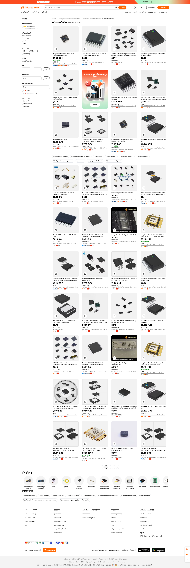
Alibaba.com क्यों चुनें (30, 514)
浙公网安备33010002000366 (127, 565)
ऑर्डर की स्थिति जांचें (145, 521)
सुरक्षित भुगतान (57, 514)
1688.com (75, 559)
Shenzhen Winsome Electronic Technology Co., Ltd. (124, 241)
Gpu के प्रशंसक (44, 495)
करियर (26, 525)
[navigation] (36, 243)
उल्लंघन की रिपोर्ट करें (116, 532)
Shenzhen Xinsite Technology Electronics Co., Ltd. (124, 287)
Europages (123, 559)
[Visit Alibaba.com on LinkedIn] (145, 536)
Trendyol (116, 559)
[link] (187, 549)
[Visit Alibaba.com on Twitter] (149, 536)
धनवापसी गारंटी (57, 517)
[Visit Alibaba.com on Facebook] (141, 536)
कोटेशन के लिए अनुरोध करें (89, 517)
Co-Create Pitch (30, 517)
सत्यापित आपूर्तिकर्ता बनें (146, 525)
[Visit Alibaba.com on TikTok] (161, 536)
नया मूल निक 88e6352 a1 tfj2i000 (81, 156)
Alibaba (54, 18)
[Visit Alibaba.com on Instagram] (153, 536)
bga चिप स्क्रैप (111, 156)
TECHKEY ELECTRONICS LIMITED (92, 201)
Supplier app (103, 550)
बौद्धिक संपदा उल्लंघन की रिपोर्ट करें (119, 529)
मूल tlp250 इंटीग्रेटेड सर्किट (96, 161)
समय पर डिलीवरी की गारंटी (60, 521)
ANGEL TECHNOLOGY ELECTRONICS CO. (66, 146)
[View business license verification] (113, 565)
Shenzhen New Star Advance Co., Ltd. (152, 245)
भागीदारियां (142, 529)
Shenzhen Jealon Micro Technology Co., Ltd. (124, 149)
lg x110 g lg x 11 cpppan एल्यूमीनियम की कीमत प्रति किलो (75, 500)
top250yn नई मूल (74, 495)
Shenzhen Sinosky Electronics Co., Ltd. (65, 64)
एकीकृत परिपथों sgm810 (126, 156)
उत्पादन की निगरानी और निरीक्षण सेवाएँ (63, 529)
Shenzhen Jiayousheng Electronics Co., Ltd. (66, 287)
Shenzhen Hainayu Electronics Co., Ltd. (153, 201)
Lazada (95, 559)
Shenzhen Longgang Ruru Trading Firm (153, 148)
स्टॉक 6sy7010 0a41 (59, 495)
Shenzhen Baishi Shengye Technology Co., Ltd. (124, 106)
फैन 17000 (81, 161)
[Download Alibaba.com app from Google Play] (158, 550)
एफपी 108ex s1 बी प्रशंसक (61, 156)
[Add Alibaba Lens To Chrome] (49, 550)
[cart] (141, 8)
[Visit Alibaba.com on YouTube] (157, 536)
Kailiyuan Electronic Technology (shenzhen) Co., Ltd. (95, 287)
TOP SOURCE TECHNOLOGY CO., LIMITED (153, 106)
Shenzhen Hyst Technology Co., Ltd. (93, 62)
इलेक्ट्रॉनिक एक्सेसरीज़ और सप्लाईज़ (92, 18)
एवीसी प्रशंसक (99, 156)
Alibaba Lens (33, 550)
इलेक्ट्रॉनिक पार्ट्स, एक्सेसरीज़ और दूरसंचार (69, 18)
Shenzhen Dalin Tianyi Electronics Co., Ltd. (66, 243)
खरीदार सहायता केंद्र (116, 514)
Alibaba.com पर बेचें (145, 514)
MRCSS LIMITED (116, 62)
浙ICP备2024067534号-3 (145, 565)
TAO (110, 559)
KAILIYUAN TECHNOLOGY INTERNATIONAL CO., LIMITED (95, 148)
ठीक (46, 69)
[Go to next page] (117, 467)
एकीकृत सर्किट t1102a (30, 495)
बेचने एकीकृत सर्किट (145, 495)
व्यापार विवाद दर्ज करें (116, 521)
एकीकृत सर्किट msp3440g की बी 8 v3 (64, 161)
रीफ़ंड (112, 525)
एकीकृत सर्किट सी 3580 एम (129, 495)
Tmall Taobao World (85, 559)
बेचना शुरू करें (143, 517)
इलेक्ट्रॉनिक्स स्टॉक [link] (109, 18)
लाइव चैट (113, 517)
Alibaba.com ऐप (114, 550)
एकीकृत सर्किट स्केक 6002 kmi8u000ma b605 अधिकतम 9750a (41, 500)
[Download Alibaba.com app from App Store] (144, 550)
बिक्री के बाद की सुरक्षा (59, 525)
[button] (116, 7)
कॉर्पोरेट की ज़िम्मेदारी (30, 521)
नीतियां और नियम (58, 532)
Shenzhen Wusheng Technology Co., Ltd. (153, 62)
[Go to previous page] (102, 467)
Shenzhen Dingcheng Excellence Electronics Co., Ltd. (95, 243)
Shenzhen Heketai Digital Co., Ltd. (63, 201)
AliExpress (67, 559)
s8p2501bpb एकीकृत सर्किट (115, 161)
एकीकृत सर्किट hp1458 (143, 156)
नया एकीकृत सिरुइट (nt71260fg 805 (109, 495)
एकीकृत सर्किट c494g (90, 495)
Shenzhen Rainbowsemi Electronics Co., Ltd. (124, 199)
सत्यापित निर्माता (86, 514)
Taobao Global (103, 559)
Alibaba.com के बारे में (31, 510)
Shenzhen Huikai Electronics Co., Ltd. (64, 106)
